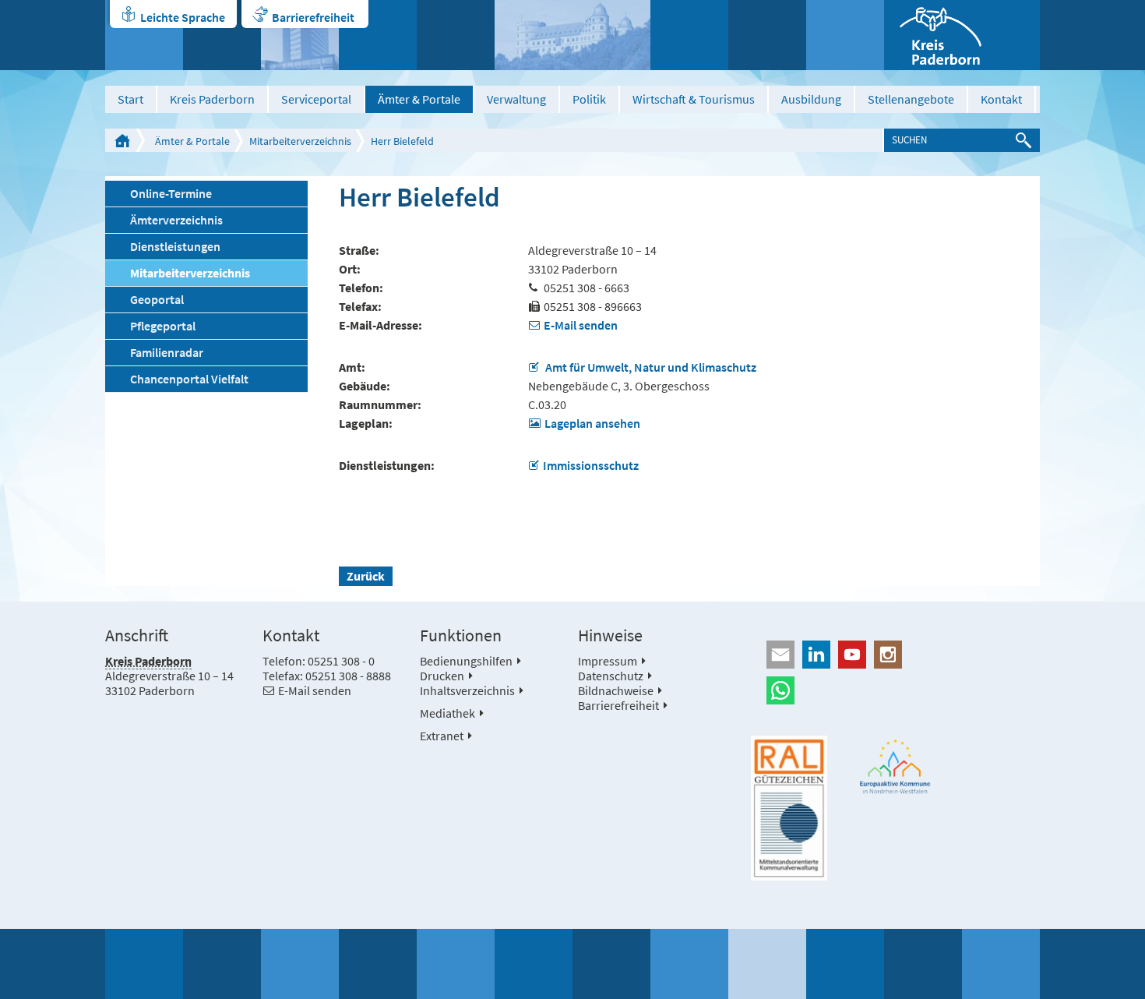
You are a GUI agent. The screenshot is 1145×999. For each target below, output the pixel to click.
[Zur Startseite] (962, 35)
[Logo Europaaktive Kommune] (896, 766)
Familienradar (166, 352)
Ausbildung (811, 99)
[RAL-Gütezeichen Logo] (789, 808)
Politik (589, 99)
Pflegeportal (163, 326)
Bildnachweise (616, 690)
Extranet (441, 735)
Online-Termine (171, 193)
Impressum (607, 661)
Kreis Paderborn (212, 99)
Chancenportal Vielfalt (189, 379)
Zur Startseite (122, 140)
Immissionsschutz (591, 465)
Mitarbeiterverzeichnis (300, 141)
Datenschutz (610, 675)
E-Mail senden (581, 325)
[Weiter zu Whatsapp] (895, 690)
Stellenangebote (911, 99)
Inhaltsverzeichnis (467, 690)
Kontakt (1001, 99)
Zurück (366, 576)
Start (130, 99)
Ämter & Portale (419, 99)
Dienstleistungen (175, 246)
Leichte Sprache (182, 17)
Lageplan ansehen (592, 423)
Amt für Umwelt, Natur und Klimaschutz (649, 367)
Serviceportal (316, 99)
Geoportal (157, 299)
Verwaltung (516, 99)
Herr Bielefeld (402, 141)
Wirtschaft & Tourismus (693, 99)
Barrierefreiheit (313, 17)
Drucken (442, 675)
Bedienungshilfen (466, 661)
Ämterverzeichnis (176, 220)
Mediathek (447, 713)
